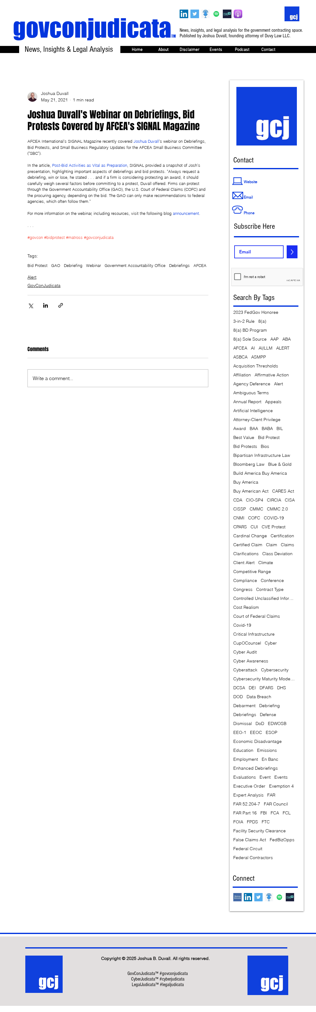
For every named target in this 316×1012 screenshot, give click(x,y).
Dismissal (242, 723)
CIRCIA (274, 500)
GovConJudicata (43, 285)
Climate (265, 562)
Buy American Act (250, 491)
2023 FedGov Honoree (255, 312)
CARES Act (283, 491)
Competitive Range (252, 571)
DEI (252, 687)
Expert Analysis (248, 795)
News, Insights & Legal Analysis (69, 49)
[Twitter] (194, 14)
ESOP (271, 732)
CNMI (238, 518)
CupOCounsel (247, 643)
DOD (238, 696)
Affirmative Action (272, 375)
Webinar (93, 265)
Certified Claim (247, 544)
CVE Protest (273, 527)
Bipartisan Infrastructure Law (261, 455)
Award (239, 428)
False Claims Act (249, 839)
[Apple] (238, 14)
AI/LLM (265, 348)
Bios (265, 446)
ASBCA (240, 357)
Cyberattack (245, 670)
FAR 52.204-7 (246, 804)
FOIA (238, 822)
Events (281, 777)
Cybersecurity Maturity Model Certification (264, 679)
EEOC (256, 732)
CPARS (240, 527)
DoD (260, 723)
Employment (245, 759)
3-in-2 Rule (244, 321)
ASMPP (258, 357)
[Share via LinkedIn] (45, 305)
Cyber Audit (245, 652)
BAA (254, 428)
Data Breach (259, 696)
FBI (263, 813)
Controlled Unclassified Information (264, 598)
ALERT (282, 348)
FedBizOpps (282, 839)
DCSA (239, 687)
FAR (271, 795)
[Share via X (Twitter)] (30, 305)
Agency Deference (251, 384)
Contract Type (270, 589)
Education (243, 750)
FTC (266, 822)
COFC (254, 518)
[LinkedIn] (184, 14)
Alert (31, 277)
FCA (275, 813)
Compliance (245, 580)
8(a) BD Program (250, 330)
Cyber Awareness (250, 661)
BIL (279, 428)
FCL (287, 813)
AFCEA (199, 265)
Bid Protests (245, 446)
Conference (272, 580)
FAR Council (276, 804)
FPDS (252, 822)
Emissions (267, 750)
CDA (237, 500)
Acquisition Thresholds (255, 366)
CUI (254, 527)
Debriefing (73, 265)
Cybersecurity (275, 670)
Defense (268, 714)
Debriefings (179, 265)
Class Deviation (277, 553)
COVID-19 (274, 518)
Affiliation (242, 375)
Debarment (244, 705)
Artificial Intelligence (253, 410)
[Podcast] (205, 14)
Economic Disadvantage (257, 741)
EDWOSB (277, 723)
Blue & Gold (280, 464)
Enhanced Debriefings (255, 768)
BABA (267, 428)
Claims (287, 544)
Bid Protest (37, 265)
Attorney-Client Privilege (257, 419)
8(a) (262, 321)
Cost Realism (246, 607)
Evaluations (244, 777)
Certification (282, 536)
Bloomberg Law (248, 464)
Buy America (245, 482)
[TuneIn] (227, 14)
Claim (271, 544)
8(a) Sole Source (250, 339)
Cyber (271, 643)
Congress (242, 589)
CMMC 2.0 (277, 509)
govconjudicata (94, 28)
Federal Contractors (253, 857)
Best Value (243, 437)
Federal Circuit (247, 848)
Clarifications (246, 553)
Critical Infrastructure (254, 634)
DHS (281, 687)
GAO (55, 265)
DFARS (266, 687)
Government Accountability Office (135, 265)
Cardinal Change (250, 536)
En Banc (270, 759)
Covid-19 (242, 625)
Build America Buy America (260, 473)
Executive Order (249, 786)
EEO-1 (239, 732)
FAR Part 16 (245, 813)
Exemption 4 (281, 786)
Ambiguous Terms (251, 392)
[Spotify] (216, 14)
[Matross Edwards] (237, 897)
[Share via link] (61, 305)
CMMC (256, 509)
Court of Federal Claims (256, 616)
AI (253, 348)
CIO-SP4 (254, 500)
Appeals (273, 401)
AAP (274, 339)
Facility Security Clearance (259, 831)
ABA (286, 339)
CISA (290, 500)
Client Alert (244, 562)
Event (265, 777)
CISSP (239, 509)
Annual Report (247, 401)
